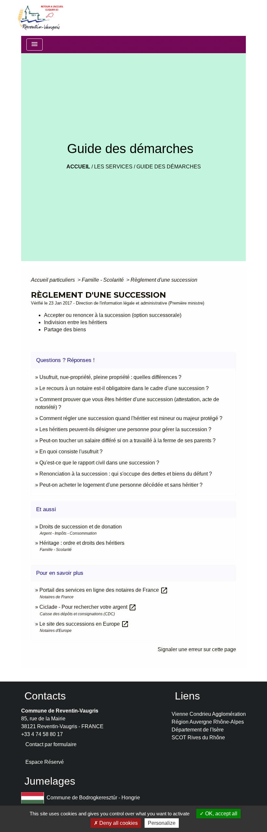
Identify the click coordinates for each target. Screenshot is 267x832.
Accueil (78, 166)
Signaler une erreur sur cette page (197, 649)
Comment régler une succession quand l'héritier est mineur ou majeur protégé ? (130, 418)
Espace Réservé (44, 762)
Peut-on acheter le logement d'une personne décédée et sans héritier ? (121, 485)
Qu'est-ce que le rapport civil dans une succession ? (99, 462)
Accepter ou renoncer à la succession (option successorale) (112, 315)
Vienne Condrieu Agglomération (209, 714)
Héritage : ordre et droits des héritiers (81, 543)
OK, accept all (220, 813)
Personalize (162, 823)
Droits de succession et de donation (80, 526)
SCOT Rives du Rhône (198, 737)
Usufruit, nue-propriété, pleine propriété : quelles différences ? (110, 377)
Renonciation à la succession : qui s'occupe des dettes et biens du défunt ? (125, 474)
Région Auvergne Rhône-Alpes (208, 722)
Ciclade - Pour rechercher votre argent (87, 607)
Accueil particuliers (53, 280)
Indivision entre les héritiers (75, 322)
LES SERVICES (113, 166)
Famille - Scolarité (103, 280)
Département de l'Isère (198, 729)
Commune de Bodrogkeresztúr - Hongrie (93, 797)
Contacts (45, 696)
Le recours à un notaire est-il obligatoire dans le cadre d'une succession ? (124, 388)
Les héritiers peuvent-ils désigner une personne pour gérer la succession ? (125, 429)
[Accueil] (40, 18)
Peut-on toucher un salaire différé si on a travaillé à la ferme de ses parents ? (127, 440)
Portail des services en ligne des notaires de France (103, 590)
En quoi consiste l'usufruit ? (71, 451)
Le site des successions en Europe (84, 624)
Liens (187, 696)
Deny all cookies (118, 823)
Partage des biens (65, 329)
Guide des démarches (168, 166)
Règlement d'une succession (164, 280)
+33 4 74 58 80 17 (42, 734)
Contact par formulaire (51, 744)
